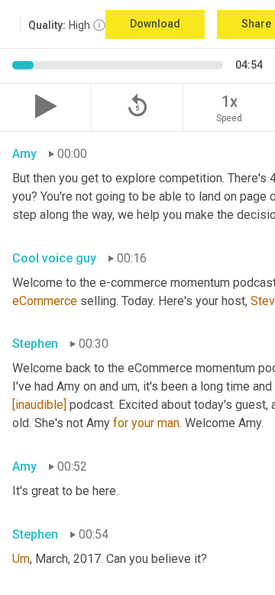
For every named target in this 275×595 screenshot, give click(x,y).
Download (155, 24)
